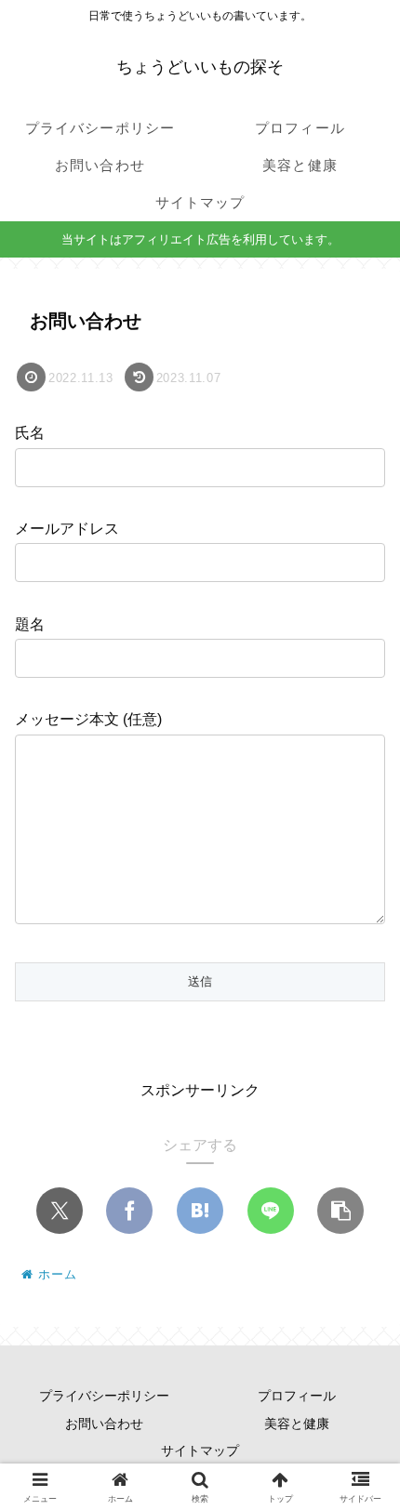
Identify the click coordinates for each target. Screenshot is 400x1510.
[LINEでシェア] (270, 1210)
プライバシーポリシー (104, 1395)
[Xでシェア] (59, 1210)
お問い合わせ (104, 1423)
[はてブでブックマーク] (200, 1210)
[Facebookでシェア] (129, 1210)
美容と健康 (296, 1423)
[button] (340, 1210)
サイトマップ (200, 1450)
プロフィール (297, 1395)
